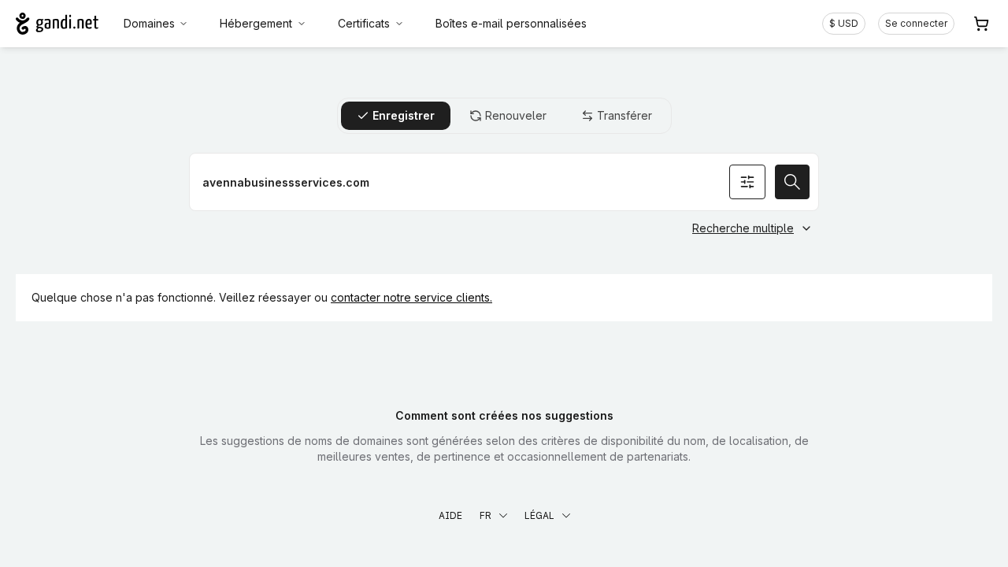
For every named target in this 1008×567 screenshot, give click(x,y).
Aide (450, 515)
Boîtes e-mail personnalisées (511, 23)
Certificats (364, 23)
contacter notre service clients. (411, 297)
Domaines (149, 23)
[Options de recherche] (747, 182)
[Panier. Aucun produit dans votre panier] (981, 23)
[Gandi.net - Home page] (57, 23)
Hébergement (256, 23)
